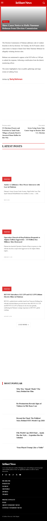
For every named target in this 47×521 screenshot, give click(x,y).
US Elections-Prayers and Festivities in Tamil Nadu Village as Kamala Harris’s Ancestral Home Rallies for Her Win (11, 133)
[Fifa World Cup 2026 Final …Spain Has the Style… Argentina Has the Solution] (8, 436)
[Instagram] (6, 475)
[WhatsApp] (15, 36)
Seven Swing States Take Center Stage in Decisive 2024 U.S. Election (34, 130)
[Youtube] (20, 475)
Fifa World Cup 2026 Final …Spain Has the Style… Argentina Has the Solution (30, 435)
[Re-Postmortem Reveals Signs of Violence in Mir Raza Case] (8, 407)
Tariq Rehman (15, 79)
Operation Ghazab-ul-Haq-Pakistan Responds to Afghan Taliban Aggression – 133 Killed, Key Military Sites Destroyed (22, 240)
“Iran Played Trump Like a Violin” (30, 448)
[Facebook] (4, 36)
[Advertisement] (23, 102)
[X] (10, 36)
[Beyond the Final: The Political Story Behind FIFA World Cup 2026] (8, 421)
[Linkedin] (20, 36)
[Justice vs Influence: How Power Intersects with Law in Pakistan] (23, 166)
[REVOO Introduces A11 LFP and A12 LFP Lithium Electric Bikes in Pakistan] (23, 276)
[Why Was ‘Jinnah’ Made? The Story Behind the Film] (8, 392)
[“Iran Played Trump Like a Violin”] (8, 450)
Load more (22, 324)
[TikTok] (13, 475)
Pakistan (5, 21)
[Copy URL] (25, 36)
